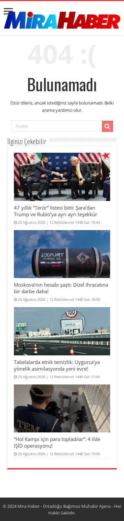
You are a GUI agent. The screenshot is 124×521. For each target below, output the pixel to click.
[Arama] (107, 126)
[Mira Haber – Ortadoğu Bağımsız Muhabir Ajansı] (62, 18)
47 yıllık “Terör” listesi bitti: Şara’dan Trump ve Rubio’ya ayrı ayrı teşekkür (55, 211)
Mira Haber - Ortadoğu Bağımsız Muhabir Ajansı (64, 506)
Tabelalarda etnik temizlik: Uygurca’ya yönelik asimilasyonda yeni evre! (57, 365)
